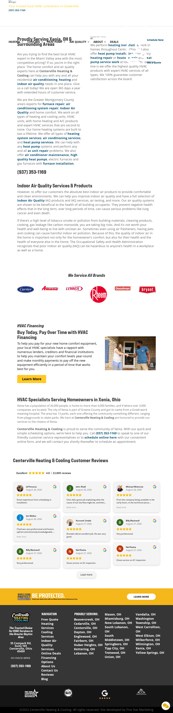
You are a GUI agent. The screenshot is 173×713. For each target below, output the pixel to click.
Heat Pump (54, 42)
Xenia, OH (143, 648)
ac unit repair (38, 151)
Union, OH (112, 657)
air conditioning (45, 80)
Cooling (33, 42)
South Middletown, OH (117, 638)
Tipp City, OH (114, 648)
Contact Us (49, 670)
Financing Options (48, 660)
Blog (44, 679)
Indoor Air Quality (31, 200)
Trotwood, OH (115, 653)
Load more (86, 574)
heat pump (31, 146)
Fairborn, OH (83, 641)
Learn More (31, 379)
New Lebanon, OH (118, 623)
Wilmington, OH (148, 644)
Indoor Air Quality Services (48, 645)
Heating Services (47, 626)
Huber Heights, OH (88, 645)
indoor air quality (30, 84)
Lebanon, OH (84, 653)
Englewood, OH (85, 636)
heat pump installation (115, 53)
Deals (114, 42)
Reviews (47, 675)
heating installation (123, 45)
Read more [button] (21, 536)
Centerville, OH (85, 628)
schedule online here (101, 437)
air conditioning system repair (43, 106)
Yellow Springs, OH (150, 653)
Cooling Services (47, 634)
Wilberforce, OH (148, 640)
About (98, 42)
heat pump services (38, 142)
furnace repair (54, 104)
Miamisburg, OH (117, 619)
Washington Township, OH (146, 621)
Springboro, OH (116, 644)
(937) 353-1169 (17, 10)
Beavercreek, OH (87, 619)
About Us (48, 666)
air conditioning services (61, 138)
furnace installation (58, 163)
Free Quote (49, 619)
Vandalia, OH (146, 614)
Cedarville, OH (85, 624)
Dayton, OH (82, 632)
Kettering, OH (84, 649)
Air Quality (77, 42)
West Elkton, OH (148, 636)
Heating (14, 42)
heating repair (101, 58)
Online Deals (51, 653)
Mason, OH (113, 614)
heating (65, 80)
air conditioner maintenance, (47, 155)
